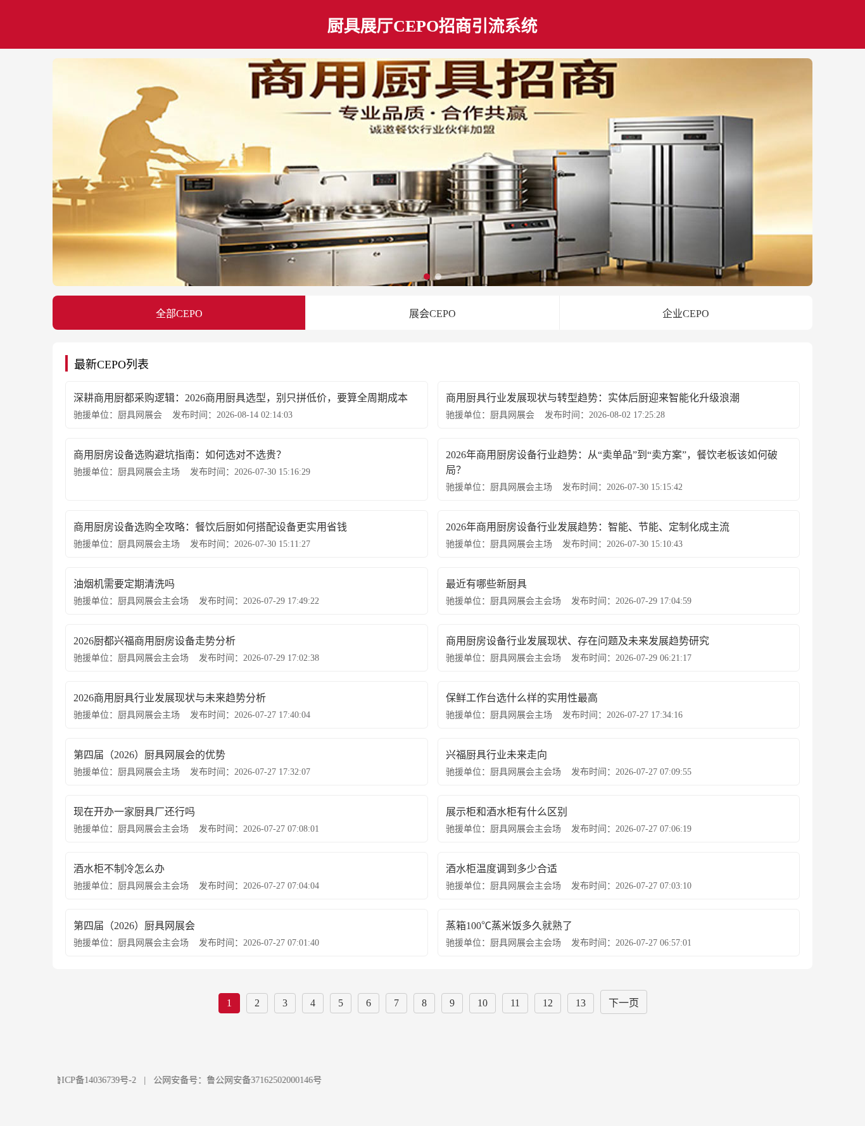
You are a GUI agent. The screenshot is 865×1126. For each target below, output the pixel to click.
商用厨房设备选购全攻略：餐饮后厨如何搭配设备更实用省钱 (210, 527)
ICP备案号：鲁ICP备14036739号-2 (86, 1080)
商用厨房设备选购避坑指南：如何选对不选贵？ (179, 454)
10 (482, 1003)
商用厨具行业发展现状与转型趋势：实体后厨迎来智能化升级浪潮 (593, 397)
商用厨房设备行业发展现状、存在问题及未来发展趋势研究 (577, 640)
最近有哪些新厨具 (486, 584)
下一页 (624, 1003)
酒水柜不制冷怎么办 (119, 868)
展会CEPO (432, 313)
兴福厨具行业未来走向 (496, 754)
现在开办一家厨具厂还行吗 (134, 811)
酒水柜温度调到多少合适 (501, 868)
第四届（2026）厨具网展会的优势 (149, 754)
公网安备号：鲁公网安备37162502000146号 (254, 1080)
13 (581, 1003)
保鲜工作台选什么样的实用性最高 (522, 697)
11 (515, 1003)
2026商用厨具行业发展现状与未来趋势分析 (169, 697)
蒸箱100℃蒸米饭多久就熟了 (509, 925)
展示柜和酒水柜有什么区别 (506, 811)
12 (548, 1003)
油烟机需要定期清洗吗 (124, 584)
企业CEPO (685, 313)
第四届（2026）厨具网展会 (134, 925)
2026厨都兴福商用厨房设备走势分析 (154, 640)
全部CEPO (179, 313)
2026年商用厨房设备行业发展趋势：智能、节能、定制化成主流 (587, 527)
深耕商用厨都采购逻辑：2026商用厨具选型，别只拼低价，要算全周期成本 (240, 397)
